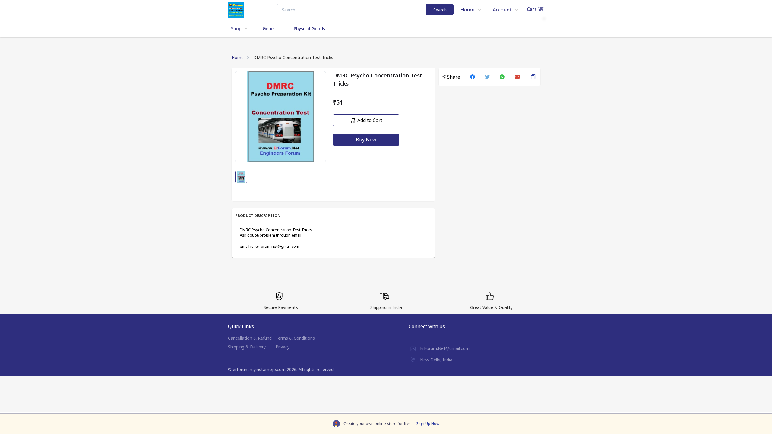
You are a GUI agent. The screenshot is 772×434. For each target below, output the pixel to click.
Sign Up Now (427, 423)
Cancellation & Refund (250, 338)
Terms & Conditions (295, 338)
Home (238, 57)
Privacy (283, 347)
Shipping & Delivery (247, 347)
